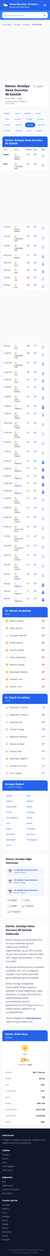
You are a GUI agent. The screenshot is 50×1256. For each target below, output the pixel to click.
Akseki (9, 795)
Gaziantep (7, 1232)
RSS (4, 1181)
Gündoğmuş (12, 817)
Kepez (9, 828)
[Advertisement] (25, 53)
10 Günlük (14, 911)
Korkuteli (10, 834)
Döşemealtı (11, 806)
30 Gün (18, 125)
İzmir (4, 1212)
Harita (5, 1158)
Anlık (29, 130)
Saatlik (27, 113)
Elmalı (29, 806)
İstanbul (6, 1205)
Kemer (30, 823)
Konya (5, 1235)
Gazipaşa (31, 812)
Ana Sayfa (6, 24)
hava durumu (33, 1018)
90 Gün (18, 130)
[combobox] (25, 15)
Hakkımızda (7, 1185)
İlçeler (39, 130)
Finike (9, 812)
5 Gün (38, 113)
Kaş (8, 823)
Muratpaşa (32, 839)
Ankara (5, 1208)
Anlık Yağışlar (8, 1166)
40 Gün (30, 125)
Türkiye (17, 24)
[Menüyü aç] (45, 5)
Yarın (17, 113)
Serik (8, 845)
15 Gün (29, 119)
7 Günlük (27, 906)
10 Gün (17, 119)
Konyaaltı (31, 828)
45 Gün (41, 125)
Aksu (29, 795)
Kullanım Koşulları (10, 1189)
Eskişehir (6, 1239)
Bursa (5, 1220)
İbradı (29, 817)
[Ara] (45, 15)
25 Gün (7, 125)
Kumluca (31, 834)
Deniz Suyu (7, 1170)
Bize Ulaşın (7, 1193)
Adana (5, 1228)
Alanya (9, 801)
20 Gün (40, 119)
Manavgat (11, 839)
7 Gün (7, 119)
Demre (30, 801)
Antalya (26, 24)
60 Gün (7, 130)
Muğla (5, 1224)
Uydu (4, 1162)
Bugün (7, 113)
